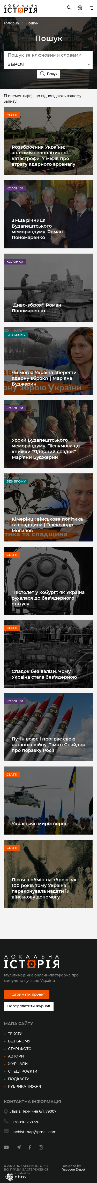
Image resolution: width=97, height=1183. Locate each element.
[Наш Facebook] (29, 1148)
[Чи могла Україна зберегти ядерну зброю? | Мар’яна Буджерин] (48, 361)
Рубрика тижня (24, 1086)
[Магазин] (80, 8)
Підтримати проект (27, 994)
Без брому (19, 1041)
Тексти (15, 1034)
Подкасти (18, 1079)
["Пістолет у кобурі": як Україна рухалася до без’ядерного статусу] (48, 581)
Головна (11, 23)
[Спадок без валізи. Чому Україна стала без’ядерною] (48, 654)
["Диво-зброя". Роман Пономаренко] (48, 288)
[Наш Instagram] (41, 1148)
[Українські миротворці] (48, 800)
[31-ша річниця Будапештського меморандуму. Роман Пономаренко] (48, 214)
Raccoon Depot (73, 1169)
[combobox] (48, 64)
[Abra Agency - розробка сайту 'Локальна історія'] (20, 1176)
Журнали (18, 1064)
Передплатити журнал (28, 1006)
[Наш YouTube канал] (6, 1148)
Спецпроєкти (22, 1071)
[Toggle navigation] (91, 8)
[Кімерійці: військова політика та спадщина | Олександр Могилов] (48, 507)
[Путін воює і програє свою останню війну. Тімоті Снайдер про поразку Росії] (48, 727)
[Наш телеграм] (19, 1148)
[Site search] (69, 8)
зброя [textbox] (16, 64)
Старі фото (20, 1049)
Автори (16, 1056)
